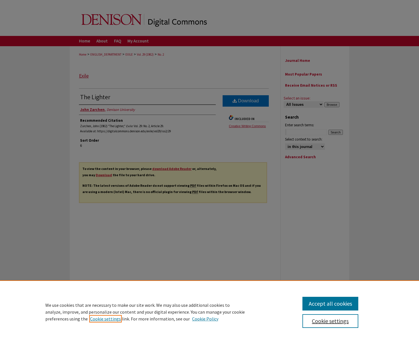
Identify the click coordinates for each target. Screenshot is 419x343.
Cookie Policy (205, 319)
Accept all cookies (330, 303)
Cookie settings (105, 319)
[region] (209, 311)
